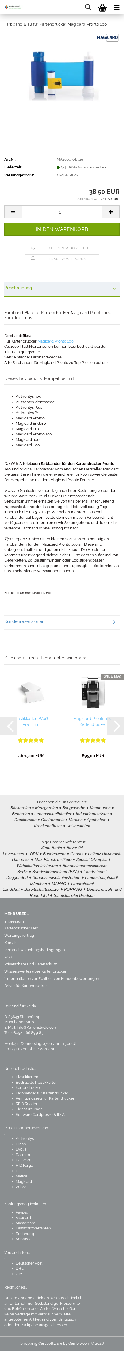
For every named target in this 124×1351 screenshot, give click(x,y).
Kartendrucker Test (21, 928)
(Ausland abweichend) (92, 167)
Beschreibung (18, 287)
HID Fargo (24, 1165)
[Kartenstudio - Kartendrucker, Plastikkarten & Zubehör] (11, 7)
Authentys (25, 1138)
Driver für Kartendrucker (25, 986)
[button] (13, 211)
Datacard (23, 1160)
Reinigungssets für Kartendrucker (45, 1098)
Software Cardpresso (34, 1114)
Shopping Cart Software (41, 1343)
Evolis (21, 1149)
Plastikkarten (27, 1077)
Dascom (23, 1155)
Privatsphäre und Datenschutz (30, 964)
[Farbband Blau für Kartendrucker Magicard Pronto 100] (62, 75)
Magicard (24, 1181)
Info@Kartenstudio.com (37, 1027)
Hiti (19, 1171)
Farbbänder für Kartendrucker (42, 1093)
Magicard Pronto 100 (55, 341)
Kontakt (11, 942)
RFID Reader (26, 1104)
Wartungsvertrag (19, 935)
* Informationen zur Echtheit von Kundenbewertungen (51, 978)
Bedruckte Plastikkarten (37, 1082)
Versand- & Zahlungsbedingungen (34, 950)
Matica (21, 1176)
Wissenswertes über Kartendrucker (35, 971)
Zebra (21, 1187)
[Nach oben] (108, 1342)
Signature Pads (29, 1109)
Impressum (14, 921)
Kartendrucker (28, 1087)
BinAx (21, 1144)
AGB (8, 957)
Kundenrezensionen (24, 621)
